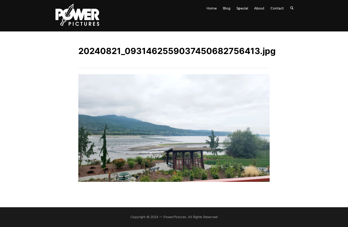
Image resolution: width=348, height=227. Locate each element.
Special (242, 8)
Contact (277, 8)
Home (211, 8)
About (259, 8)
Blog (226, 8)
